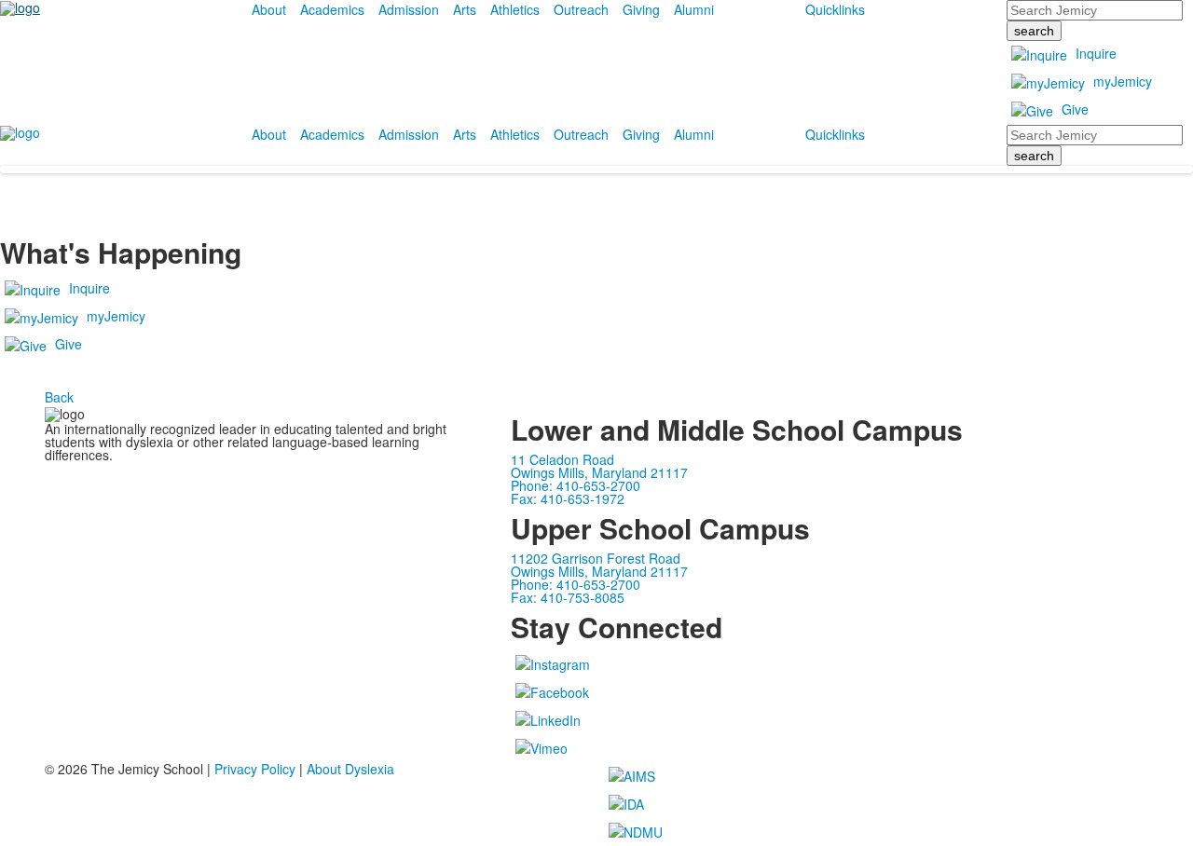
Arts (464, 9)
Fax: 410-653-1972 (567, 498)
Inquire (1096, 53)
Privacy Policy (254, 768)
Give (1075, 109)
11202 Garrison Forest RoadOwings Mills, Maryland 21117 (599, 564)
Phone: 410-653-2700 (575, 485)
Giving (641, 9)
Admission (408, 9)
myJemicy (1122, 81)
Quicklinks (835, 9)
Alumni (694, 9)
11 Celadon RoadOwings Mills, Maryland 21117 (599, 466)
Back (59, 397)
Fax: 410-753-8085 (567, 597)
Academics (332, 9)
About (269, 9)
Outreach (581, 9)
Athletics (515, 9)
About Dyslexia (350, 768)
